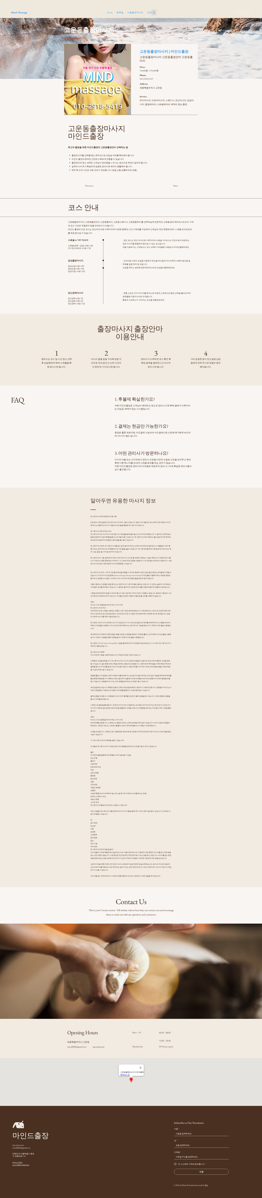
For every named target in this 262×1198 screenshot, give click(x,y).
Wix (206, 1185)
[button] (120, 12)
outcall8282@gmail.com (76, 1046)
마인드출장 (30, 1135)
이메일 (177, 1152)
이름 (176, 1129)
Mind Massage (19, 12)
